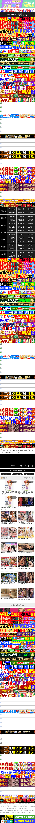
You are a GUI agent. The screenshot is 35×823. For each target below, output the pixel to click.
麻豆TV (21, 238)
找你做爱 (30, 223)
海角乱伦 (21, 249)
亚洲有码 (12, 212)
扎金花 (21, 234)
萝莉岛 (30, 241)
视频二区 (3, 218)
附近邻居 (12, 223)
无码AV (3, 240)
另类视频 (30, 220)
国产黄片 (12, 245)
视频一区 (3, 211)
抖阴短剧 (21, 256)
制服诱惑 (30, 249)
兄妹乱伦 (21, 252)
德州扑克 (30, 231)
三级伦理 (12, 216)
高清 (21, 466)
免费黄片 (30, 245)
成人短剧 (30, 252)
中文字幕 (21, 216)
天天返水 (30, 234)
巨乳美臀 (30, 216)
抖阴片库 (3, 247)
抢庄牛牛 (21, 231)
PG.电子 (29, 474)
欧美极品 (21, 212)
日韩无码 (30, 256)
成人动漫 (30, 212)
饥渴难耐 (21, 223)
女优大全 (21, 241)
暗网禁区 (12, 249)
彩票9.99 (12, 234)
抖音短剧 (12, 238)
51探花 (30, 238)
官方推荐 (3, 232)
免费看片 (3, 254)
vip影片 (5, 474)
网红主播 (21, 209)
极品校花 (12, 256)
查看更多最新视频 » (17, 605)
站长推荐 (3, 225)
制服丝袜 (21, 220)
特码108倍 (17, 474)
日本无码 (30, 209)
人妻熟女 (12, 220)
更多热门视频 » (29, 478)
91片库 (12, 241)
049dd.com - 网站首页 (16, 14)
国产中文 (12, 252)
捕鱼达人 (12, 231)
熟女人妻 (21, 245)
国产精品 (12, 209)
